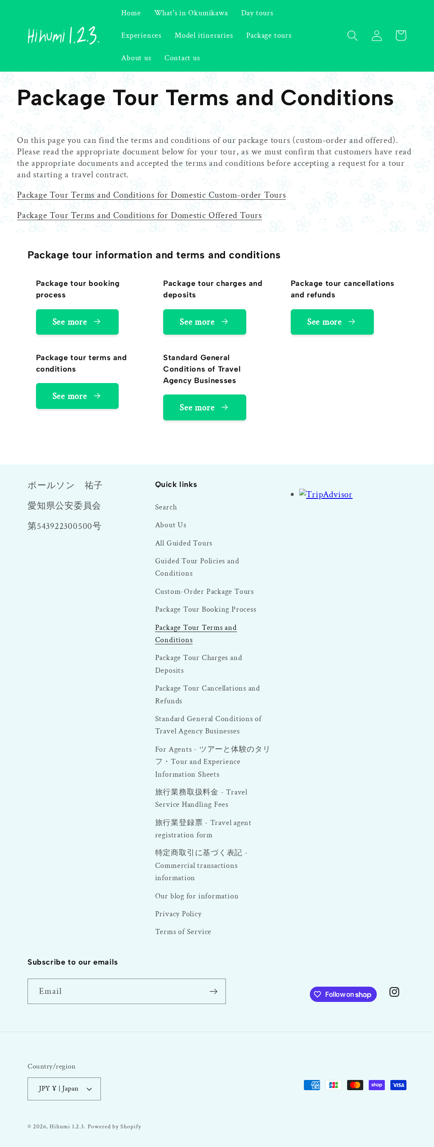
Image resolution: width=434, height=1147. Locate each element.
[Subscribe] (213, 991)
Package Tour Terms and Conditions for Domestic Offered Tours (139, 215)
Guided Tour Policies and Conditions (197, 567)
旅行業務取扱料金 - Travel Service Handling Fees (201, 798)
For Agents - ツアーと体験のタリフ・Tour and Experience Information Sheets (213, 761)
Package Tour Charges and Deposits (198, 664)
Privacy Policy (178, 914)
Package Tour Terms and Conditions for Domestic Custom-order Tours (151, 195)
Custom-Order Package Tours (204, 591)
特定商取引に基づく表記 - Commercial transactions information (201, 865)
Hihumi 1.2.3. (68, 1126)
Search (166, 507)
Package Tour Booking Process (205, 609)
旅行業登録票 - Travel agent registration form (203, 829)
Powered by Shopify (114, 1126)
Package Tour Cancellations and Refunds (207, 694)
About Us (170, 525)
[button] (352, 35)
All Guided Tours (183, 543)
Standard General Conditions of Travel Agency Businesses (208, 725)
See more (70, 321)
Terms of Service (183, 932)
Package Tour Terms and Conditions (196, 634)
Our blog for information (197, 896)
